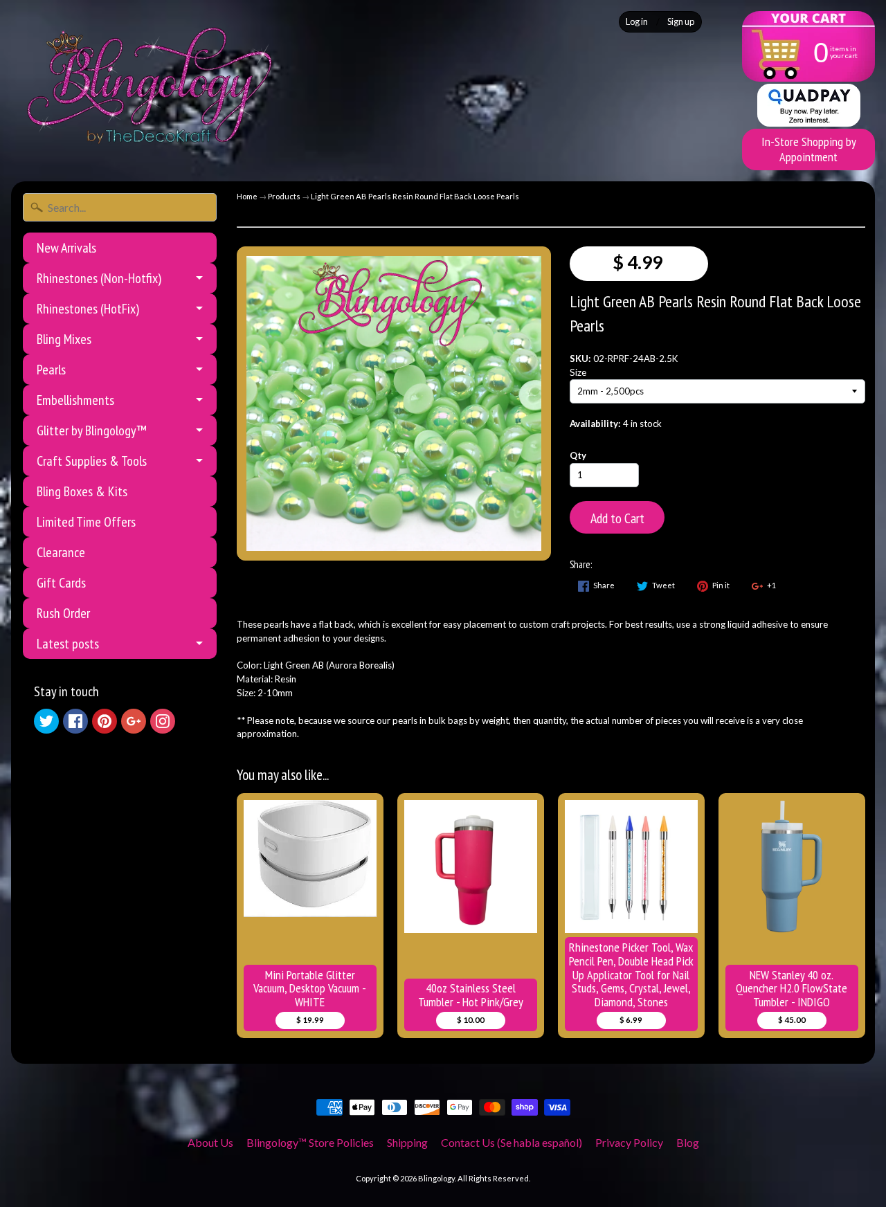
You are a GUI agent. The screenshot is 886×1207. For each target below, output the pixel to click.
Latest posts (68, 644)
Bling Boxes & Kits (82, 491)
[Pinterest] (104, 721)
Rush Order (63, 613)
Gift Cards (61, 583)
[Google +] (133, 721)
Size (578, 372)
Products (284, 196)
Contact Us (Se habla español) (511, 1142)
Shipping (407, 1142)
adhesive (771, 624)
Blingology (436, 1178)
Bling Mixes (64, 339)
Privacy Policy (629, 1142)
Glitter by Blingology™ (92, 430)
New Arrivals (66, 248)
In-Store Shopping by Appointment (808, 149)
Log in (637, 21)
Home (247, 196)
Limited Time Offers (86, 522)
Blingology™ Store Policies (310, 1142)
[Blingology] (149, 85)
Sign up (680, 21)
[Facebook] (75, 721)
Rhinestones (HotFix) (88, 309)
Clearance (61, 552)
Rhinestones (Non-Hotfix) (99, 278)
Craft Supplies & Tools (92, 461)
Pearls (51, 370)
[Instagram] (162, 721)
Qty (578, 455)
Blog (687, 1142)
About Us (210, 1142)
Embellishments (75, 400)
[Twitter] (46, 721)
